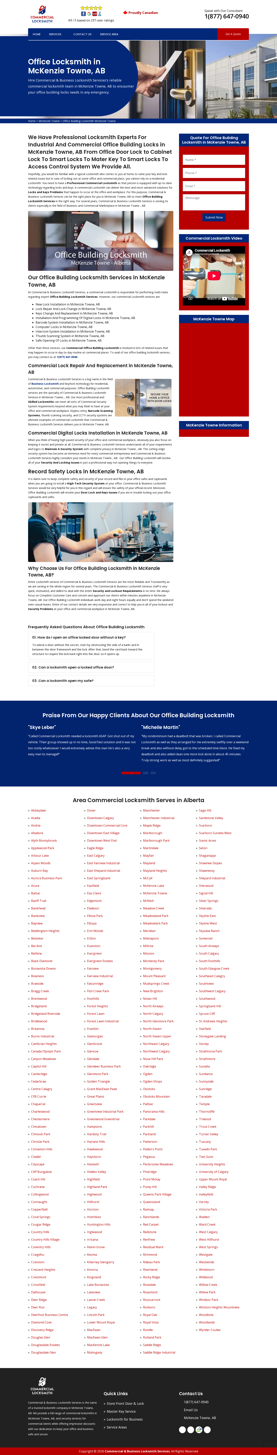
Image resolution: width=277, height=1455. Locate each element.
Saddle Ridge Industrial (159, 1352)
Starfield (205, 1029)
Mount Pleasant (154, 976)
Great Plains (95, 1096)
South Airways (209, 946)
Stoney (204, 1044)
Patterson (150, 1142)
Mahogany (94, 1352)
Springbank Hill (210, 1006)
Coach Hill (38, 1179)
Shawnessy (207, 871)
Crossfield (38, 1285)
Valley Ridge (207, 1187)
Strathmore (207, 1059)
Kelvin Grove (96, 1247)
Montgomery (152, 968)
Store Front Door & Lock (125, 1403)
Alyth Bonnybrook (44, 840)
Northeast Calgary (156, 1044)
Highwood (94, 1194)
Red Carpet (151, 1224)
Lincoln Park (96, 1315)
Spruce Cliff (207, 1014)
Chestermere (40, 1119)
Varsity (204, 1202)
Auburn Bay (39, 871)
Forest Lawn (95, 1014)
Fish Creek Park (98, 991)
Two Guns (206, 1157)
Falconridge (95, 983)
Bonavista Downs (43, 968)
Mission (148, 953)
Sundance (206, 1074)
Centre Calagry (41, 1089)
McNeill (148, 901)
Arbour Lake (40, 856)
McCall (147, 878)
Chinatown (38, 1127)
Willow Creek (208, 1285)
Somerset (206, 938)
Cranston (37, 1262)
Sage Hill (205, 810)
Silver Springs (208, 901)
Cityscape (37, 1164)
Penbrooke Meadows (158, 1164)
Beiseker (37, 938)
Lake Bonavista (98, 1285)
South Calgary (209, 953)
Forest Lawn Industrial (103, 1021)
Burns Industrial (42, 1036)
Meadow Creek (153, 908)
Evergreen (94, 953)
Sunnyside (206, 1081)
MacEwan (93, 1330)
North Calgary (153, 1014)
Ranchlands (151, 1217)
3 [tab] (153, 773)
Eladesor (93, 908)
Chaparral (38, 1104)
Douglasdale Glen (43, 1352)
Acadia (35, 818)
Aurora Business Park (46, 878)
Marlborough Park (156, 840)
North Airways (153, 1006)
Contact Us (82, 34)
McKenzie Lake (153, 886)
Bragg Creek (40, 991)
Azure (35, 886)
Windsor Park (208, 1300)
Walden (204, 1217)
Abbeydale (38, 810)
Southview (206, 983)
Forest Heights (97, 1006)
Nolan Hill (150, 999)
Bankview (38, 916)
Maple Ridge (152, 825)
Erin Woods (95, 931)
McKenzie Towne (49, 121)
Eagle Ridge (95, 848)
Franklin (93, 1029)
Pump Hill (150, 1187)
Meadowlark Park (155, 923)
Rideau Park (151, 1262)
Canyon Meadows (43, 1059)
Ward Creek (207, 1224)
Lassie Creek (96, 1300)
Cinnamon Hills (41, 1149)
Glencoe (92, 1051)
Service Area (109, 34)
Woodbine (206, 1315)
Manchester (151, 810)
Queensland (151, 1202)
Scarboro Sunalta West (215, 833)
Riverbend (150, 1270)
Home (37, 34)
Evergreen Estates (100, 961)
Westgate (206, 1254)
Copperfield (39, 1209)
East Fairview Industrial (103, 863)
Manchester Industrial (158, 818)
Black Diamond (41, 961)
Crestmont (38, 1277)
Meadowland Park (155, 916)
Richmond (150, 1254)
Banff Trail (38, 901)
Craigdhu (37, 1254)
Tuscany (205, 1142)
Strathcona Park (210, 1051)
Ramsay (148, 1209)
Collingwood (40, 1194)
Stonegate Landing (212, 1036)
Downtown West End (101, 840)
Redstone (149, 1232)
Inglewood (94, 1232)
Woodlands (207, 1322)
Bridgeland (39, 1006)
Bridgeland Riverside (45, 1014)
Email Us (191, 1410)
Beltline (36, 953)
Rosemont (150, 1292)
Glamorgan (95, 1036)
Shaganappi (207, 856)
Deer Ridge (39, 1300)
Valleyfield (206, 1194)
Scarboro (205, 825)
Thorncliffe (207, 1111)
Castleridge (39, 1074)
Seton (203, 848)
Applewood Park (42, 848)
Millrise (148, 946)
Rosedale (149, 1285)
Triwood (205, 1119)
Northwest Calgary (156, 1051)
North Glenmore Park (158, 1021)
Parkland (149, 1134)
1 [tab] (131, 773)
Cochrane (38, 1187)
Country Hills (40, 1232)
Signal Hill (206, 893)
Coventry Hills (41, 1247)
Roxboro (149, 1307)
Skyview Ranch (209, 931)
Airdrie (36, 825)
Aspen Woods (41, 863)
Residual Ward (153, 1247)
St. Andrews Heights (213, 1021)
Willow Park (207, 1292)
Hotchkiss (94, 1217)
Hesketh (93, 1164)
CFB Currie (38, 1096)
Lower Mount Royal (101, 1322)
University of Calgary (214, 1172)
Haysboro (94, 1157)
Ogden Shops (152, 1081)
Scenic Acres (207, 840)
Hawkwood (95, 1149)
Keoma (92, 1254)
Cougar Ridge (40, 1224)
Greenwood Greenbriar (103, 1119)
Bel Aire (36, 946)
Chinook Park (40, 1134)
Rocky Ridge (151, 1277)
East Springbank (98, 878)
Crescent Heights (43, 1270)
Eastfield (93, 886)
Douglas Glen (40, 1337)
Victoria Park (208, 1209)
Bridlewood (39, 1021)
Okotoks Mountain (156, 1096)
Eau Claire (94, 893)
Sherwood (206, 886)
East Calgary (96, 856)
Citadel (36, 1157)
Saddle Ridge (152, 1345)
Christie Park (40, 1142)
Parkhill (148, 1127)
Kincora (92, 1270)
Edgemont (94, 901)
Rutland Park (152, 1337)
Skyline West (208, 923)
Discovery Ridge (42, 1330)
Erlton (91, 938)
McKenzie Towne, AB (200, 1417)
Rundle (148, 1330)
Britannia (37, 1029)
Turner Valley (208, 1134)
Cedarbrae (38, 1081)
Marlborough (152, 833)
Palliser (148, 1104)
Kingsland (94, 1277)
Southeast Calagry (212, 976)
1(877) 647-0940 (226, 16)
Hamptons (94, 1127)
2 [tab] (145, 773)
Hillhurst (93, 1202)
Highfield (93, 1179)
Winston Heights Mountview (219, 1307)
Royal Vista (150, 1322)
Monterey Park (153, 961)
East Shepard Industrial (103, 871)
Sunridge (205, 1089)
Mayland (149, 863)
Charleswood (40, 1111)
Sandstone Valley (211, 818)
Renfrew (149, 1239)
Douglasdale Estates (45, 1345)
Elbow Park (95, 916)
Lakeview (93, 1292)
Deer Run (37, 1307)
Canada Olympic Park (46, 1051)
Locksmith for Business (125, 1419)
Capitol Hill (38, 1066)
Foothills (93, 999)
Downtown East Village (103, 833)
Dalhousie (38, 1292)
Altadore (37, 833)
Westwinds (206, 1262)
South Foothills (209, 961)
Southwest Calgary (212, 991)
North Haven (152, 1029)
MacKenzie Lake (98, 1345)
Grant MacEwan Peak (102, 1089)
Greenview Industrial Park (105, 1111)
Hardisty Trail (96, 1134)
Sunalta (204, 1066)
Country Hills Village (45, 1239)
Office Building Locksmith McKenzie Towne (89, 121)
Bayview (37, 923)
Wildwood (206, 1277)
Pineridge (150, 1172)
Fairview (93, 968)
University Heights (212, 1164)
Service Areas (117, 1427)
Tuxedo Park (208, 1149)
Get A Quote (233, 34)
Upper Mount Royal (213, 1179)
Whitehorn (206, 1270)
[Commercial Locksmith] (42, 14)
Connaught (39, 1202)
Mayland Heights (155, 871)
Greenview (94, 1104)
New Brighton (153, 991)
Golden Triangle (98, 1081)
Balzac (35, 893)
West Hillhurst (209, 1239)
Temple (204, 1104)
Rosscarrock (151, 1300)
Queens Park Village (157, 1194)
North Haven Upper (157, 1036)
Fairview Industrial (100, 976)
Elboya (91, 923)
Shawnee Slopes (210, 863)
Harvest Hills (96, 1142)
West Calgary (208, 1232)
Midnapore (151, 938)
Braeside (37, 983)
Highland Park (97, 1187)
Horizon (93, 1209)
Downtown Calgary (100, 818)
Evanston (93, 946)
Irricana (92, 1239)
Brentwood (39, 999)
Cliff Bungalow (41, 1172)
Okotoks (149, 1089)
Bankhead (38, 908)
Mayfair (148, 856)
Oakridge (149, 1066)
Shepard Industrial (212, 878)
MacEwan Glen (97, 1337)
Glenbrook (94, 1044)
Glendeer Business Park (104, 1066)
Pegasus (149, 1157)
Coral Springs (40, 1217)
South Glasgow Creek (214, 968)
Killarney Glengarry (100, 1262)
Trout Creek (207, 1127)
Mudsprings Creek (156, 983)
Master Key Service (121, 1411)
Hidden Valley (96, 1172)
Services (55, 34)
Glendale (93, 1059)
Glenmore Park (97, 1074)
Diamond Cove (41, 1322)
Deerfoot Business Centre (49, 1315)
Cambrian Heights (44, 1044)
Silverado (205, 908)
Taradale (205, 1096)
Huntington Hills (98, 1224)
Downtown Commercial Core (107, 825)
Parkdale (149, 1119)
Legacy (92, 1307)
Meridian (149, 931)
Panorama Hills (154, 1111)
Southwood (207, 999)
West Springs (208, 1247)
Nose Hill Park (153, 1059)
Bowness (37, 976)
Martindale (150, 848)
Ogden (147, 1074)
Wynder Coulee (209, 1330)
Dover (91, 810)
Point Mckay (151, 1179)
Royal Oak (150, 1315)
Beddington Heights (45, 931)
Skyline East (207, 916)
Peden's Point (152, 1149)
